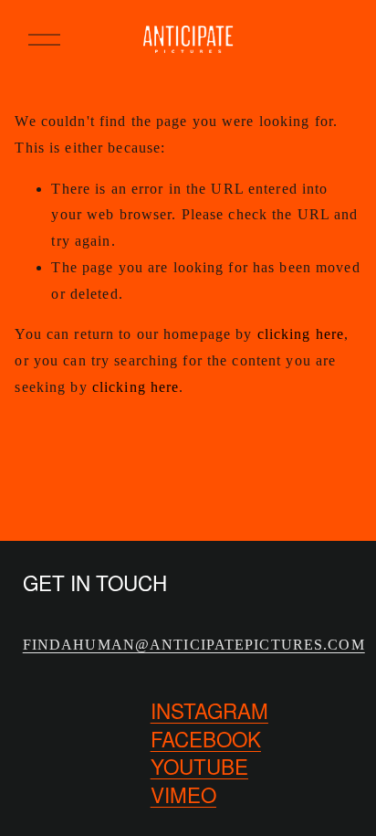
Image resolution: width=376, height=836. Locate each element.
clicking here (301, 334)
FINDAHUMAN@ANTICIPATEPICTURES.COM (194, 644)
